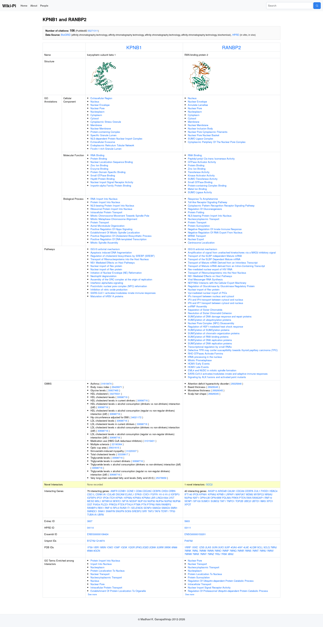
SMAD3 (166, 508)
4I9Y (240, 547)
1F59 (90, 547)
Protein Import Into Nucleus (105, 202)
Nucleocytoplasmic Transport (203, 219)
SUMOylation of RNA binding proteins (208, 336)
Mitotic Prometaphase (200, 360)
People (44, 5)
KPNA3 (137, 497)
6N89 (90, 550)
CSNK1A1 (101, 494)
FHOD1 (265, 491)
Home (24, 5)
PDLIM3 (226, 497)
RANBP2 (231, 47)
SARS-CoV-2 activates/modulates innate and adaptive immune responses (228, 373)
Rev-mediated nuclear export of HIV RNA (210, 269)
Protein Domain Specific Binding (107, 172)
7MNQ (233, 550)
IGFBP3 (175, 494)
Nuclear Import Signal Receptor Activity (111, 182)
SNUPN (120, 511)
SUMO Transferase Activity (203, 179)
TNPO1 (231, 501)
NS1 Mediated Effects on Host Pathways (112, 262)
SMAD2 (156, 508)
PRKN (235, 497)
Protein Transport (99, 222)
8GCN (96, 550)
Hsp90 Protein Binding (102, 179)
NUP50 (151, 501)
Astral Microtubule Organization (107, 225)
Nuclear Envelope (100, 105)
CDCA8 (240, 491)
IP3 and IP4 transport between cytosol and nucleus (215, 299)
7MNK (187, 550)
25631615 (114, 447)
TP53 (172, 511)
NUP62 (168, 501)
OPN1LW (205, 497)
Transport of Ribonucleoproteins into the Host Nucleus (119, 259)
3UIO (221, 547)
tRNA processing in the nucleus (205, 357)
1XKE (195, 547)
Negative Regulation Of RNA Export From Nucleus (215, 232)
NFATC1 (117, 501)
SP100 (197, 501)
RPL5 (116, 508)
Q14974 (100, 540)
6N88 (174, 547)
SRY (144, 511)
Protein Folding (196, 212)
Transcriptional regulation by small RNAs (210, 346)
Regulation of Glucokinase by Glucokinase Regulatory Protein (221, 286)
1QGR (131, 547)
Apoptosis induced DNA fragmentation (111, 252)
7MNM (202, 550)
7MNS (248, 550)
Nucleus (94, 101)
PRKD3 (113, 504)
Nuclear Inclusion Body (200, 128)
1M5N (102, 547)
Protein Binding (98, 158)
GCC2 (209, 484)
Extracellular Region (101, 98)
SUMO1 (205, 501)
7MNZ (210, 554)
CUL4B (111, 494)
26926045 (213, 387)
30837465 (113, 390)
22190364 (117, 444)
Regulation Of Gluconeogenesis (205, 209)
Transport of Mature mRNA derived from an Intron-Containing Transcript (226, 266)
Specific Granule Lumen (103, 135)
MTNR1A (107, 501)
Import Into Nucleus (101, 564)
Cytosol (94, 118)
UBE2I (247, 501)
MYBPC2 (259, 494)
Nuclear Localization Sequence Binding (111, 162)
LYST (171, 497)
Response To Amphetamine (203, 199)
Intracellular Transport (199, 584)
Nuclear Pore (97, 108)
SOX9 (128, 511)
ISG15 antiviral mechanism (105, 249)
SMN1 (174, 508)
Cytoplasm (96, 115)
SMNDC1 (92, 511)
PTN (143, 504)
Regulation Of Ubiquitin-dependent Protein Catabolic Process (221, 580)
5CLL (260, 547)
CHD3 (165, 491)
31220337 (131, 451)
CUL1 (257, 491)
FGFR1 (154, 494)
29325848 (236, 383)
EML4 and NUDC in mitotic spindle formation (212, 370)
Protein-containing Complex (105, 132)
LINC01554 (162, 497)
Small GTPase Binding (102, 175)
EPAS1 (139, 494)
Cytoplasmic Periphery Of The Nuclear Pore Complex (217, 142)
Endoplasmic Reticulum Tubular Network (112, 145)
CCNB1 (122, 491)
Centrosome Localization (201, 242)
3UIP (227, 547)
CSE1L (91, 494)
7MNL (195, 550)
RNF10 (108, 508)
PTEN (121, 504)
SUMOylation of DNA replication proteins (210, 340)
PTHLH (129, 504)
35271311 (93, 30)
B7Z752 (91, 540)
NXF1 (196, 497)
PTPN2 (151, 504)
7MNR (240, 550)
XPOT (187, 504)
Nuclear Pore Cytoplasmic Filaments (207, 132)
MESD (90, 501)
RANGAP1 (258, 497)
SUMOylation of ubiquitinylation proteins (209, 320)
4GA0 (234, 547)
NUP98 (176, 501)
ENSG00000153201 (195, 534)
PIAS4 (96, 504)
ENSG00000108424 (97, 534)
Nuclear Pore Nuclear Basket (203, 135)
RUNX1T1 (125, 508)
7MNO (217, 550)
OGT (89, 504)
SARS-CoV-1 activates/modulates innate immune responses (123, 293)
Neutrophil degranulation (103, 276)
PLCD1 (104, 504)
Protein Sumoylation (199, 225)
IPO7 (99, 497)
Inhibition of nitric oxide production (108, 289)
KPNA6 (146, 497)
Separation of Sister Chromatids (205, 309)
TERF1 (165, 511)
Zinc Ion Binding (99, 165)
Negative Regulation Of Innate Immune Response (215, 229)
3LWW (160, 547)
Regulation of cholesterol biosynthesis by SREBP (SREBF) (122, 256)
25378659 (161, 478)
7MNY (203, 554)
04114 (90, 527)
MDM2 (249, 494)
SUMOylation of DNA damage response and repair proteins (220, 316)
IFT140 (188, 494)
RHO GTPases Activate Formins (205, 353)
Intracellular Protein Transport (106, 212)
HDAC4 (273, 491)
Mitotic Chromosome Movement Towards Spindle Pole (119, 215)
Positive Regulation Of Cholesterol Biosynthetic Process (121, 236)
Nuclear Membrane (100, 128)
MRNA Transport (197, 236)
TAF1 (223, 501)
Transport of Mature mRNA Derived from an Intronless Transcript (223, 262)
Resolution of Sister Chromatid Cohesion (210, 313)
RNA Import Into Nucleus (104, 199)
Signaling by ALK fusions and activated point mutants (217, 377)
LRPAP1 (230, 494)
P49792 (188, 540)
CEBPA (157, 491)
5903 (187, 521)
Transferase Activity (199, 172)
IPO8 (106, 497)
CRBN (172, 491)
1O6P (117, 547)
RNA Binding (97, 155)
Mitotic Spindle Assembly (104, 242)
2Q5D (145, 547)
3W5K (167, 547)
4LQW (253, 547)
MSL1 (98, 501)
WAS (263, 501)
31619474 (106, 383)
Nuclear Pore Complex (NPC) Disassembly (211, 323)
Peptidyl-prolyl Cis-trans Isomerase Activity (211, 158)
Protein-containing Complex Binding (207, 185)
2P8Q (139, 547)
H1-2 (167, 494)
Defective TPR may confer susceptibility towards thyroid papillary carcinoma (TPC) (233, 350)
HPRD (235, 34)
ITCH (112, 497)
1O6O (110, 547)
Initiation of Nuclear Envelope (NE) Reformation (116, 272)
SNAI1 (101, 511)
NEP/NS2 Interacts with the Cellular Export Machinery (217, 283)
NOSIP (133, 501)
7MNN (210, 550)
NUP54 (160, 501)
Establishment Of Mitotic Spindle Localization (115, 232)
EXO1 (146, 494)
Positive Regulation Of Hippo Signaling (111, 229)
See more (92, 594)
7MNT (255, 550)
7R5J (217, 554)
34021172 (136, 417)
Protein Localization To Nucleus (107, 570)
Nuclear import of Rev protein (106, 266)
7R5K (224, 554)
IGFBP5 (91, 497)
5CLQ (267, 547)
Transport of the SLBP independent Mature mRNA (215, 256)
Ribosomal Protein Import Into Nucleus (111, 209)
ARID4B (222, 491)
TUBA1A (92, 514)
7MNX (196, 554)
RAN (158, 504)
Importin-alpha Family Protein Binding (110, 185)
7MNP (225, 550)
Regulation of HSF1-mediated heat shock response (215, 326)
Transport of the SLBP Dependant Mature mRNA (214, 259)
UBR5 (100, 514)
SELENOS (137, 508)
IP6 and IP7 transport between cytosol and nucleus (215, 303)
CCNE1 (131, 491)
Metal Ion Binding (197, 189)
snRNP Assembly (197, 306)
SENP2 (148, 508)
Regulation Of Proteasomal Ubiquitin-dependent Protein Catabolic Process (228, 591)
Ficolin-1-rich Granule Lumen (105, 148)
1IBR (96, 547)
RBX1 (101, 508)
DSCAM (120, 494)
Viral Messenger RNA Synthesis (205, 279)
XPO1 (270, 501)
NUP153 (142, 501)
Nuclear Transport (100, 574)
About (33, 5)
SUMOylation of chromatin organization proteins (214, 333)
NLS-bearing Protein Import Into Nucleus (112, 205)
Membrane (96, 125)
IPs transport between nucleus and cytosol (211, 296)
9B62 (230, 554)
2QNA (152, 547)
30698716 (122, 397)
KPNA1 (120, 497)
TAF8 (157, 511)
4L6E (246, 547)
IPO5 (196, 494)
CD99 (139, 491)
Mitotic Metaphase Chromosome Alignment (113, 219)
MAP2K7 (240, 494)
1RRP (187, 547)
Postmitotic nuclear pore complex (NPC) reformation (118, 286)
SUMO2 (215, 501)
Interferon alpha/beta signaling (106, 283)
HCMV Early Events (199, 363)
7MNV (270, 550)
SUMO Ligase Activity (200, 192)
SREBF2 (136, 511)
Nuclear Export (196, 239)
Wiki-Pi (9, 5)
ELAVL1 (129, 494)
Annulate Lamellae (198, 105)
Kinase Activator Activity (201, 175)
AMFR (113, 491)
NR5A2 (268, 494)
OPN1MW (215, 497)
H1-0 (161, 494)
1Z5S (201, 547)
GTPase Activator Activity (202, 162)
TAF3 (151, 511)
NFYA (125, 501)
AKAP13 (212, 491)
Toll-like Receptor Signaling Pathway (207, 202)
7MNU (262, 550)
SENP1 (188, 501)
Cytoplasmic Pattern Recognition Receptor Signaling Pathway (221, 205)
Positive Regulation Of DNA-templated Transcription (118, 239)
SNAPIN (110, 511)
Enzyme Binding (99, 168)
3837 (89, 521)
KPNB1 (134, 47)
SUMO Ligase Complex (200, 138)
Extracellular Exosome (102, 142)
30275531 (115, 393)
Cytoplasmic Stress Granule (105, 121)
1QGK (124, 547)
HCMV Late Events (198, 367)
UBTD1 (256, 501)
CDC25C (147, 491)
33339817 (123, 454)
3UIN (214, 547)
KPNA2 (128, 497)
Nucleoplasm (97, 111)
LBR (153, 497)
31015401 (149, 441)
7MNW (188, 554)
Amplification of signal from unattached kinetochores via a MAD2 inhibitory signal (232, 252)
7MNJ (273, 547)
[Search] (317, 5)
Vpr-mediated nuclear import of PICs (207, 293)
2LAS (208, 547)
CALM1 (231, 491)
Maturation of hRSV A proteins (106, 296)
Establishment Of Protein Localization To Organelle (118, 591)
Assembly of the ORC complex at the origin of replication (121, 279)
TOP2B (239, 501)
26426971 (117, 387)
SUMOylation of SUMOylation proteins (209, 330)
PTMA (137, 504)
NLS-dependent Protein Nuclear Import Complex (116, 138)
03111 (187, 527)
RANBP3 (92, 508)
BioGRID (65, 34)
